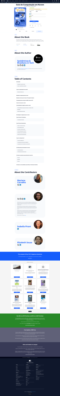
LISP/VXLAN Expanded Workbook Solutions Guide (30, 302)
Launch (56, 2)
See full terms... (30, 258)
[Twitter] (18, 65)
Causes (27, 379)
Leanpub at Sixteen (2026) (38, 371)
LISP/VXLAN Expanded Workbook (17, 302)
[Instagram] (22, 65)
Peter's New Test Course (17, 269)
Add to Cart (34, 21)
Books (6, 2)
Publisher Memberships (18, 385)
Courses (11, 2)
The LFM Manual (27, 374)
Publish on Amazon (18, 377)
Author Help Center (28, 372)
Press (26, 385)
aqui (25, 215)
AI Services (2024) (38, 372)
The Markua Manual (28, 375)
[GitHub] (20, 65)
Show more (30, 311)
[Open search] (52, 1)
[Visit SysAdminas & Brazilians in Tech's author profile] (38, 58)
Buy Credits (37, 366)
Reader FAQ (37, 367)
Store (23, 357)
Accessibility (27, 380)
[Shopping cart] (56, 1)
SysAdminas (22, 68)
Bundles (9, 2)
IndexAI (16, 375)
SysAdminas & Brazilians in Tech (20, 29)
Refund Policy (37, 379)
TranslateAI (17, 378)
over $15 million (28, 323)
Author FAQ (27, 371)
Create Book (27, 366)
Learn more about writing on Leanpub (30, 325)
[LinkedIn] (24, 65)
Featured (2, 2)
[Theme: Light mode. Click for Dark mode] (54, 1)
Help (58, 2)
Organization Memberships (19, 384)
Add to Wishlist (34, 22)
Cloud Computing (28, 357)
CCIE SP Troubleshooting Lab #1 (30, 270)
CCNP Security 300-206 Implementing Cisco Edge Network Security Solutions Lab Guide (43, 269)
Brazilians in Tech (27, 68)
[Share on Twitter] (16, 45)
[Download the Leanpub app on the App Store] (30, 394)
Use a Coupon (17, 370)
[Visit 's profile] (38, 196)
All (4, 2)
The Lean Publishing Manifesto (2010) (40, 374)
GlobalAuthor (17, 374)
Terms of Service (37, 377)
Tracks (14, 2)
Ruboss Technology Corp (33, 391)
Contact (27, 384)
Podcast (53, 2)
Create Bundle (27, 367)
